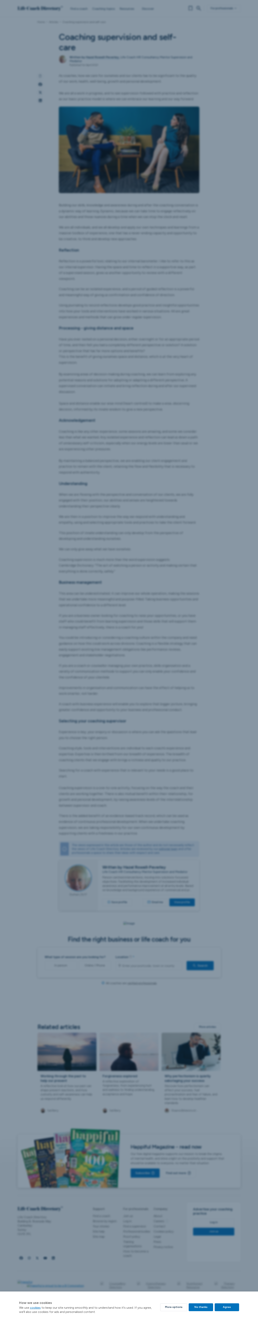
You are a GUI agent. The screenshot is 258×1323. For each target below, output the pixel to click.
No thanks (200, 1307)
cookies (35, 1307)
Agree (227, 1307)
